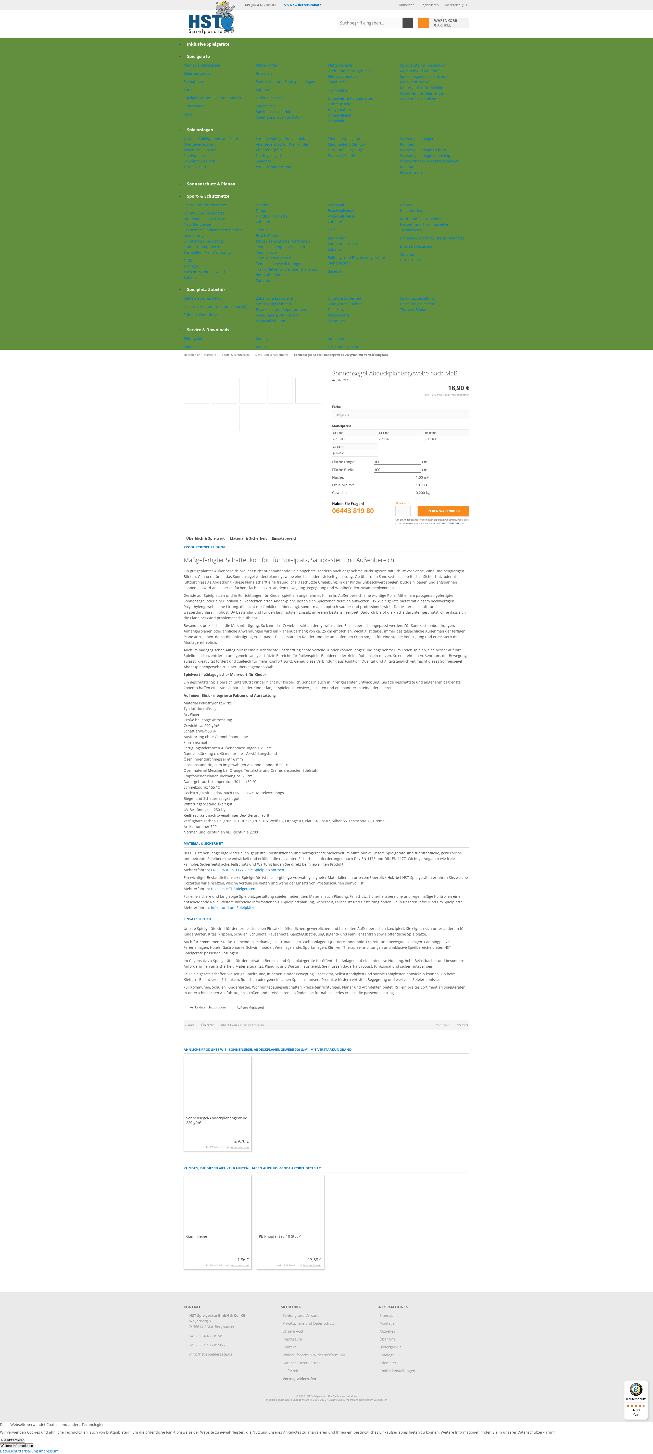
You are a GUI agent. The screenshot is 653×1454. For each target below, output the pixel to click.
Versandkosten (460, 394)
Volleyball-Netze (341, 216)
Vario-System (195, 166)
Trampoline (337, 90)
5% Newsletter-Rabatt (302, 5)
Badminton (337, 238)
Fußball (190, 260)
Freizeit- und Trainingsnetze (424, 224)
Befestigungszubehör (274, 303)
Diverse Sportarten (416, 246)
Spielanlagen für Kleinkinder (424, 76)
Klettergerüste (340, 65)
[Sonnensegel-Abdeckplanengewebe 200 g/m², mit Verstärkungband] (243, 372)
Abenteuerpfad (269, 149)
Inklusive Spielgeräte (208, 44)
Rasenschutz (338, 315)
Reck (188, 114)
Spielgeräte (198, 56)
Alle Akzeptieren (12, 1440)
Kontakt (262, 346)
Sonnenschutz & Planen (211, 184)
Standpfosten (339, 263)
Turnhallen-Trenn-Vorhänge (208, 252)
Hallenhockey (411, 210)
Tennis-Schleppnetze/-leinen (280, 246)
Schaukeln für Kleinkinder (422, 93)
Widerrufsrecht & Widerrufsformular (314, 1354)
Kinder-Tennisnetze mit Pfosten (283, 241)
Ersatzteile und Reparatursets (281, 309)
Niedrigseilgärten (271, 155)
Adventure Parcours (201, 149)
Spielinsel (264, 161)
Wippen (262, 89)
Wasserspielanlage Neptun (423, 149)
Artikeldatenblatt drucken (208, 1007)
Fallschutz (336, 309)
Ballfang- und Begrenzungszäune (356, 257)
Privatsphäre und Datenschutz (309, 1323)
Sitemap (387, 1315)
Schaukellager (340, 115)
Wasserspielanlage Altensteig (425, 155)
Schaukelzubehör (270, 320)
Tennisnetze (266, 252)
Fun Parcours (195, 155)
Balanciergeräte (197, 73)
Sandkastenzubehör (345, 303)
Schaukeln (336, 120)
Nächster (462, 1025)
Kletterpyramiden (343, 76)
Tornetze (191, 266)
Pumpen (407, 144)
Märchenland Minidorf (419, 70)
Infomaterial (338, 338)
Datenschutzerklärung (302, 1362)
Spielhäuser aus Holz (274, 111)
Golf (331, 229)
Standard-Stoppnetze (202, 246)
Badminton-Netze (343, 243)
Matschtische (411, 172)
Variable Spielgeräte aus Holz (281, 138)
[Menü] (645, 1383)
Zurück (189, 1025)
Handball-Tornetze (272, 216)
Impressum (292, 1339)
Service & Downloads (208, 330)
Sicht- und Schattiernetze (205, 205)
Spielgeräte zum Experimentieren (212, 97)
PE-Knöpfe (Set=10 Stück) (280, 1236)
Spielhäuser (266, 106)
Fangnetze (264, 210)
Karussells (192, 89)
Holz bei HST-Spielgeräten (233, 888)
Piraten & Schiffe (342, 155)
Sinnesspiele (194, 106)
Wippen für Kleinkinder (420, 98)
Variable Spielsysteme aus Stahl (211, 138)
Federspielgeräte (270, 97)
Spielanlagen (200, 130)
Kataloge (263, 338)
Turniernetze (411, 229)
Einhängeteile (339, 104)
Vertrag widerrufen (299, 1378)
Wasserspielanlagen (417, 138)
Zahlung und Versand (301, 1315)
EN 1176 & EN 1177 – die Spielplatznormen (247, 869)
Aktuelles (387, 1331)
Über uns (387, 1339)
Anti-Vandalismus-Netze (204, 218)
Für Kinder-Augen (343, 346)
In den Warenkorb (444, 511)
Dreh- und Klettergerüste (349, 70)
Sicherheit (336, 320)
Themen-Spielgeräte (345, 138)
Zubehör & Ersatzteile (274, 298)
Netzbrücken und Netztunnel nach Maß (218, 306)
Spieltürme (337, 82)
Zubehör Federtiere (200, 314)
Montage (191, 346)
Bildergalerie (195, 338)
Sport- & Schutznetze (208, 196)
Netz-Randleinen (198, 224)
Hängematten (339, 109)
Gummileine (196, 1236)
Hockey (406, 205)
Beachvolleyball (341, 210)
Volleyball (336, 205)
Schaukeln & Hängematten (350, 98)
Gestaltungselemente (418, 303)
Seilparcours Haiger (200, 161)
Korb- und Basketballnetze (422, 218)
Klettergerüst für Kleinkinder (424, 87)
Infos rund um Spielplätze (233, 907)
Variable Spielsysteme (274, 166)
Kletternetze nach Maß (203, 298)
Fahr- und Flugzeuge (345, 149)
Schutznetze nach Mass (204, 241)
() (456, 5)
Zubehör (191, 277)
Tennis (261, 229)
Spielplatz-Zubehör (206, 289)
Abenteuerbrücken (200, 144)
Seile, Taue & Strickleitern (277, 315)
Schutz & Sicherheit (344, 298)
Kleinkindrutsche (414, 82)
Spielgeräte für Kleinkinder (423, 65)
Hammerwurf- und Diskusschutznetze (432, 238)
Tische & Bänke (413, 309)
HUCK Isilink (410, 260)
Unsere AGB (293, 1331)
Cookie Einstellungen (397, 1370)
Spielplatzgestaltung (417, 298)
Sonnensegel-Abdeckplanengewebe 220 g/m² (216, 1120)
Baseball (335, 271)
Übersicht (207, 1025)
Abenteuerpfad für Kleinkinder (282, 144)
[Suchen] (408, 23)
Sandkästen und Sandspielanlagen (285, 81)
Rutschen (264, 73)
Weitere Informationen (17, 1446)
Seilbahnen (193, 81)
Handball (263, 205)
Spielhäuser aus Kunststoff (279, 117)
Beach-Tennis (267, 235)
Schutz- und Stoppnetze (204, 213)
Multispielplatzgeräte (202, 65)
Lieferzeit (290, 1370)
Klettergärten (267, 65)
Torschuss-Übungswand (204, 271)
